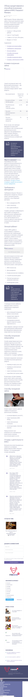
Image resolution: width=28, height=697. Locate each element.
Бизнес (2, 687)
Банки (1, 689)
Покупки (8, 588)
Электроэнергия (10, 595)
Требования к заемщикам (14, 48)
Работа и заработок (5, 684)
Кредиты (2, 691)
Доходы (2, 685)
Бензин (8, 593)
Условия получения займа (14, 46)
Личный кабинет (11, 50)
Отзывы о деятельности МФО (15, 59)
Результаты (19, 599)
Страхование (3, 694)
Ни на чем (9, 590)
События (2, 681)
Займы (1, 693)
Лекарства (9, 596)
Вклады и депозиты (5, 690)
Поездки (8, 586)
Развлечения (9, 584)
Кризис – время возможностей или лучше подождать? (14, 661)
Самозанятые (3, 686)
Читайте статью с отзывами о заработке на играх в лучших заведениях (13, 182)
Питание (8, 591)
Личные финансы (4, 692)
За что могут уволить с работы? (13, 656)
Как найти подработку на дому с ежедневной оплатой (13, 653)
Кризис (2, 683)
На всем (8, 583)
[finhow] (14, 571)
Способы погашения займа (14, 57)
